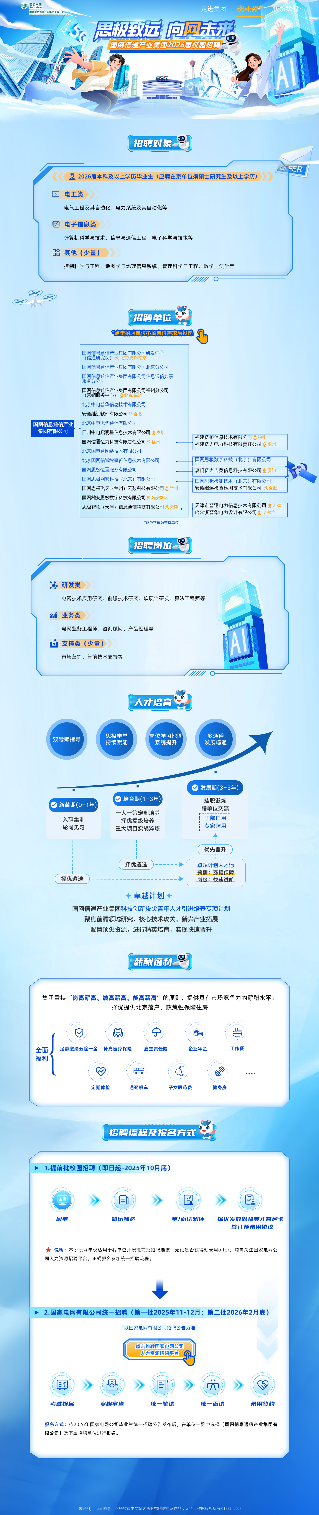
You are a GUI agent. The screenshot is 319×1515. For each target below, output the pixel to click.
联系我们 (285, 8)
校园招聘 (250, 8)
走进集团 (214, 8)
